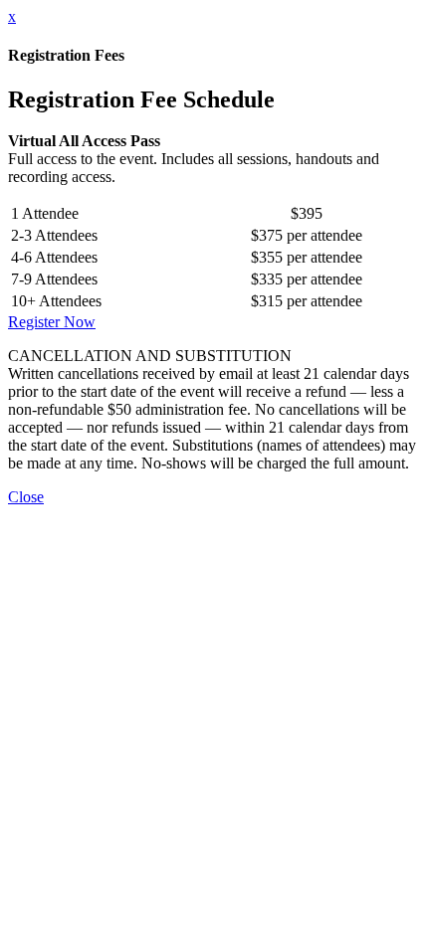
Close (26, 496)
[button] (52, 321)
